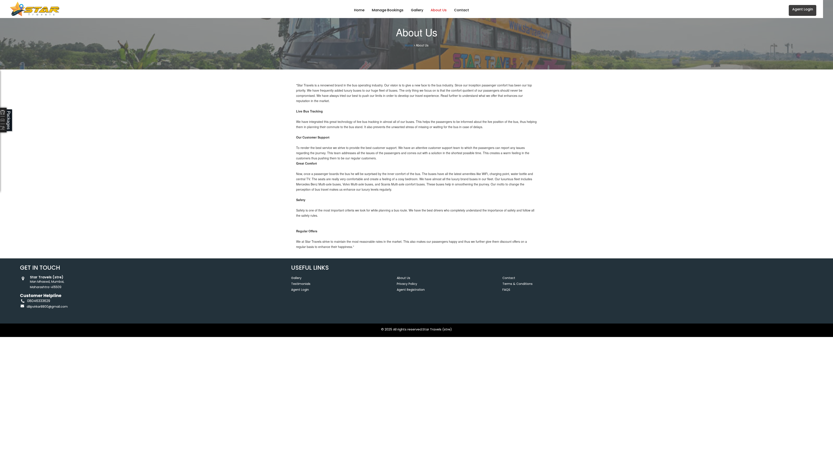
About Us (439, 10)
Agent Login (802, 9)
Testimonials (300, 284)
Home (359, 10)
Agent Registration (411, 289)
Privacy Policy (407, 284)
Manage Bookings (387, 10)
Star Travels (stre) (437, 329)
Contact (461, 10)
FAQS (506, 289)
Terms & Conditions (517, 284)
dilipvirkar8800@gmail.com (47, 306)
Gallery (417, 10)
